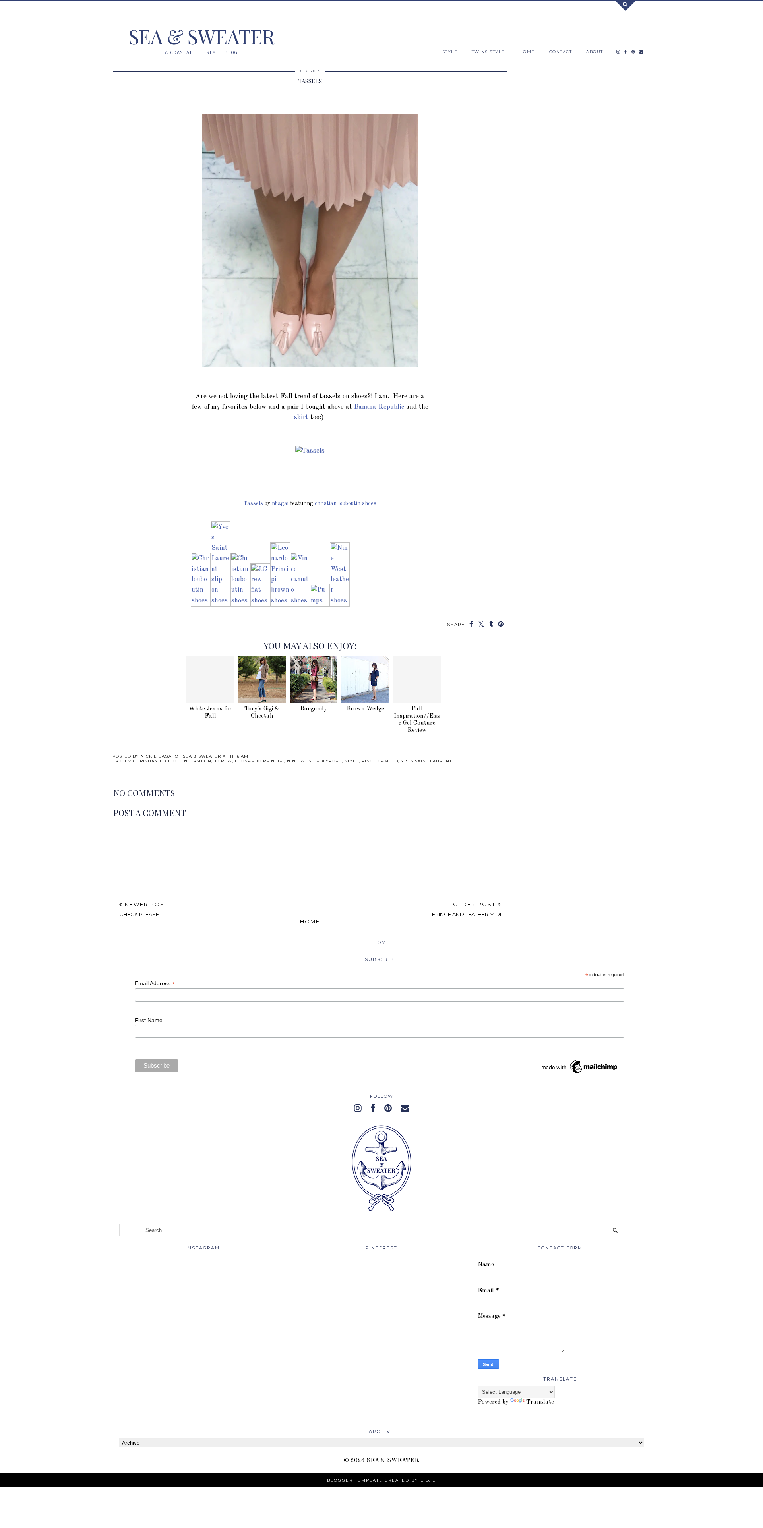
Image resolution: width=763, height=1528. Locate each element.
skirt (301, 417)
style (352, 761)
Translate (540, 1402)
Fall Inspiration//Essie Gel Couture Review (417, 719)
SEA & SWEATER (201, 36)
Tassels (253, 503)
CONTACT (560, 51)
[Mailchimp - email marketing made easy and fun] (580, 1073)
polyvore (329, 761)
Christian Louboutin (160, 761)
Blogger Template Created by (381, 1480)
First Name (149, 1020)
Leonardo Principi (259, 761)
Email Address (155, 983)
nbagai (280, 503)
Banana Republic (379, 407)
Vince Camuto (380, 761)
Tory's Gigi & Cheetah (261, 712)
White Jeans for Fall (210, 712)
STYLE (450, 51)
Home (310, 921)
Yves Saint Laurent (426, 761)
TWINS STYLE (488, 51)
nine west (300, 761)
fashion (200, 761)
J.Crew (223, 761)
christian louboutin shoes (345, 503)
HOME (527, 51)
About (594, 51)
